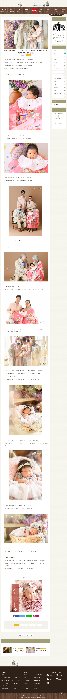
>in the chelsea (37, 680)
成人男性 (59, 65)
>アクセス (14, 674)
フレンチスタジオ (25, 625)
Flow (11, 10)
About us (3, 10)
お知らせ (59, 81)
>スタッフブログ (15, 680)
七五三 (59, 50)
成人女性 (59, 62)
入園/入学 (59, 87)
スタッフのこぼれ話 (59, 78)
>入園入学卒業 (37, 683)
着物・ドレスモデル (59, 96)
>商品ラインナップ (5, 680)
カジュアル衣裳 (33, 625)
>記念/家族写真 (37, 677)
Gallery (40, 10)
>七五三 (25, 677)
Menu (19, 10)
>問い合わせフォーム (16, 677)
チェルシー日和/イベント (59, 75)
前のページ (22, 635)
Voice (48, 10)
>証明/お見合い (37, 688)
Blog (55, 10)
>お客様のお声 (4, 685)
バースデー (59, 56)
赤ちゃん (28, 55)
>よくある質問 (15, 683)
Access (63, 10)
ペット (59, 84)
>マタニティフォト (28, 685)
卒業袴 (59, 90)
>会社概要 (14, 685)
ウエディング (59, 68)
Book (26, 10)
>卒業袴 (35, 685)
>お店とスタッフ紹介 (5, 677)
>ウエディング (27, 680)
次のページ (29, 635)
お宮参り (39, 625)
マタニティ (59, 59)
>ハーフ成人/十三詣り (38, 674)
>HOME (2, 674)
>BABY (25, 674)
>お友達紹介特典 (4, 688)
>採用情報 (14, 688)
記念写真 (59, 71)
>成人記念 (26, 683)
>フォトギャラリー (5, 683)
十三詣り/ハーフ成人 (59, 93)
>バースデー (26, 688)
